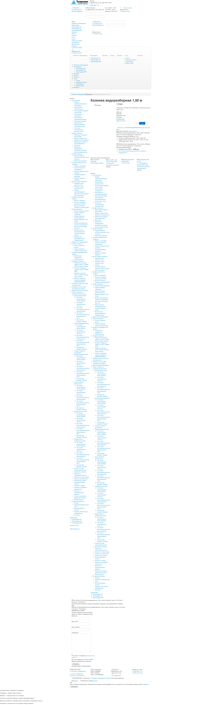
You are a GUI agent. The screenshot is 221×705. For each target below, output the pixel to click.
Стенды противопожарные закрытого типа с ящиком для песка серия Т (81, 192)
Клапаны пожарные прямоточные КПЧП (79, 203)
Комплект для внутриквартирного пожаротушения (79, 238)
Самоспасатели (78, 259)
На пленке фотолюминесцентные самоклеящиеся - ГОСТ (82, 315)
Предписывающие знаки (81, 354)
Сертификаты (75, 42)
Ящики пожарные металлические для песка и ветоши (81, 157)
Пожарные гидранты (78, 261)
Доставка (74, 32)
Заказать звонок (127, 8)
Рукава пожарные (77, 209)
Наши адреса (133, 131)
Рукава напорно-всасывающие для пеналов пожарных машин (79, 232)
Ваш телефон (76, 627)
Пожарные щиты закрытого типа (79, 184)
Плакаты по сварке (79, 485)
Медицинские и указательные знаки (79, 440)
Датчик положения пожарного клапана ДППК (81, 206)
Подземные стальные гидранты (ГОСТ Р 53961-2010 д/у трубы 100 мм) (81, 264)
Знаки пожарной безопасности (78, 383)
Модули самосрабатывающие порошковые (80, 103)
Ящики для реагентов (80, 161)
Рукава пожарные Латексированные (79, 217)
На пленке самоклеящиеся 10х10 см (81, 304)
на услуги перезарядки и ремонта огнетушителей (77, 674)
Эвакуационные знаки (80, 411)
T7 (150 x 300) (125, 163)
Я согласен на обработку (83, 656)
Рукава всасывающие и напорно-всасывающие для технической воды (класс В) (81, 225)
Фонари (76, 503)
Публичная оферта (77, 40)
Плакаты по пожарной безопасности (80, 488)
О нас (73, 37)
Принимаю (74, 686)
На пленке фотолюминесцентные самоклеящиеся (82, 309)
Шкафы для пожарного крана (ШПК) (80, 135)
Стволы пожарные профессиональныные (80, 249)
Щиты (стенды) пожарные (79, 181)
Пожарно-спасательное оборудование (81, 512)
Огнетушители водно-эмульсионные (80, 122)
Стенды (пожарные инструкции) (79, 351)
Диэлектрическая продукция (80, 290)
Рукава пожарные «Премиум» (79, 213)
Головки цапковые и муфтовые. (80, 175)
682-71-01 (94, 5)
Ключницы (77, 145)
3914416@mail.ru (78, 11)
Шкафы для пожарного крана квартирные (80, 142)
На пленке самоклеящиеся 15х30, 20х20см (81, 299)
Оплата (74, 34)
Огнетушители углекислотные (78, 108)
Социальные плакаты (80, 480)
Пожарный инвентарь (78, 501)
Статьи (74, 39)
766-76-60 (137, 673)
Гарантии (74, 35)
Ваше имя (74, 616)
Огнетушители (76, 100)
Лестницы (77, 515)
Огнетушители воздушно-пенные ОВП (81, 111)
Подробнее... (146, 684)
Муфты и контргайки (80, 166)
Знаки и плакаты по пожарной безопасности (79, 293)
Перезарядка (75, 25)
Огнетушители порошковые (78, 115)
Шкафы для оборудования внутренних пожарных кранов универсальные (80, 149)
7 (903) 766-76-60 (77, 47)
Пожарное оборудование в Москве (101, 678)
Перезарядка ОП (76, 27)
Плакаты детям (78, 499)
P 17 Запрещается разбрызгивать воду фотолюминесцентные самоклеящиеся (143, 165)
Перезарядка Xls (74, 529)
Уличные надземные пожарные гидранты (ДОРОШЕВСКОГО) (80, 280)
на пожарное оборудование (78, 671)
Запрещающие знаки (80, 295)
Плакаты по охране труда (81, 477)
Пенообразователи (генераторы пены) (79, 125)
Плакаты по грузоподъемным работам (79, 492)
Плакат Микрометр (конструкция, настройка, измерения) (112, 163)
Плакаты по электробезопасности (80, 474)
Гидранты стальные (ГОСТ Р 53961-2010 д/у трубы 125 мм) (81, 274)
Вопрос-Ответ (76, 44)
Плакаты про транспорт (81, 479)
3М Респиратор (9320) (97, 163)
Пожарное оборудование (79, 23)
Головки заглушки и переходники (79, 168)
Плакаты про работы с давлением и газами (80, 497)
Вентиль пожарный (79, 200)
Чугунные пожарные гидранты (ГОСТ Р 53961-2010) (81, 269)
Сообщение (75, 632)
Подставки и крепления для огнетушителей (80, 284)
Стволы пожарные (77, 244)
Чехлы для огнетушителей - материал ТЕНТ (79, 129)
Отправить (76, 664)
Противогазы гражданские (77, 256)
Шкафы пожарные (77, 133)
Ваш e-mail (75, 621)
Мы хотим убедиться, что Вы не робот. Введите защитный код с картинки (83, 660)
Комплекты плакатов (80, 472)
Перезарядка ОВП (77, 30)
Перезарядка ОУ (76, 28)
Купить (142, 123)
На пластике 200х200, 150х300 (81, 320)
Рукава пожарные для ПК (81, 211)
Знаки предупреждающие (81, 323)
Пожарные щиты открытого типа (79, 187)
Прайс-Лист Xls (74, 525)
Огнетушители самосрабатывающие (80, 118)
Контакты (74, 46)
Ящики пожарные (77, 154)
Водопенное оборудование (80, 242)
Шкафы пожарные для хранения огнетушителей (81, 139)
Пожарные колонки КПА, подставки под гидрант (79, 287)
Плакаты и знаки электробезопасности (80, 469)
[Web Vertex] (94, 680)
